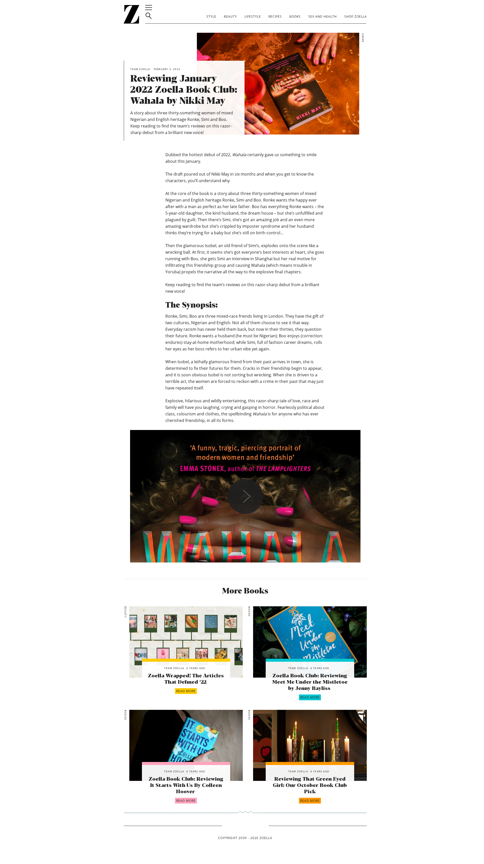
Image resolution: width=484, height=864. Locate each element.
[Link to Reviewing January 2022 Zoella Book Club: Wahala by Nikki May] (186, 642)
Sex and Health (322, 16)
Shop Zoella (355, 16)
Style (211, 16)
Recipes (275, 16)
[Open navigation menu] (148, 7)
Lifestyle (253, 16)
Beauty (230, 16)
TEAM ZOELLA (174, 668)
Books (295, 16)
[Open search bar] (148, 16)
